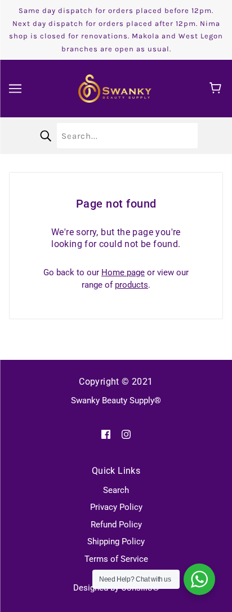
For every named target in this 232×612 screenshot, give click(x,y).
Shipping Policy (116, 541)
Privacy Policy (116, 507)
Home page (123, 272)
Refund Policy (116, 524)
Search (116, 490)
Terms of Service (116, 559)
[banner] (114, 88)
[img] (106, 434)
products (131, 285)
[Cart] (217, 88)
